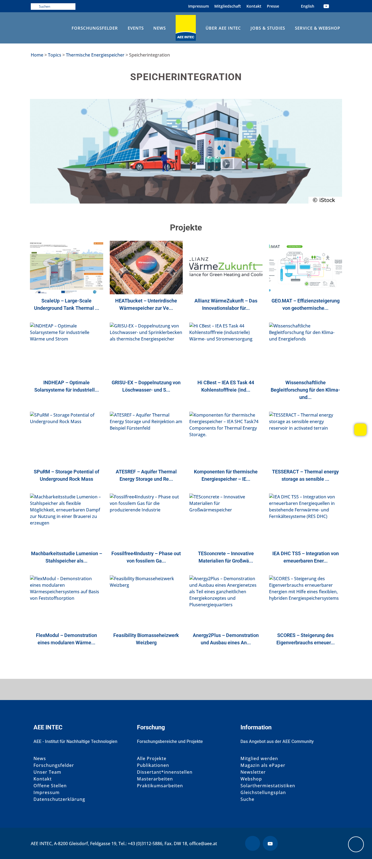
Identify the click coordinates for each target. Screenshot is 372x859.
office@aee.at (203, 843)
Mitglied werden (259, 758)
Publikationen (153, 765)
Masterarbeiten (155, 779)
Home (37, 55)
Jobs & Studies (268, 28)
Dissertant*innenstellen (165, 772)
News (159, 28)
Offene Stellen (50, 786)
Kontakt (253, 6)
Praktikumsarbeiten (160, 786)
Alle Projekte (151, 758)
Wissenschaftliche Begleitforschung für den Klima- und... (305, 390)
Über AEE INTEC (223, 28)
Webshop (251, 779)
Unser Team (47, 772)
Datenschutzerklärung (59, 799)
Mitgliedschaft (227, 6)
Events (136, 28)
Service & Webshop (317, 28)
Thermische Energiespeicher (95, 55)
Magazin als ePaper (262, 765)
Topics (54, 55)
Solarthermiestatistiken (267, 786)
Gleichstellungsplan (263, 792)
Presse (273, 6)
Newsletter (253, 772)
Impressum (198, 6)
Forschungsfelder (95, 28)
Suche (247, 799)
